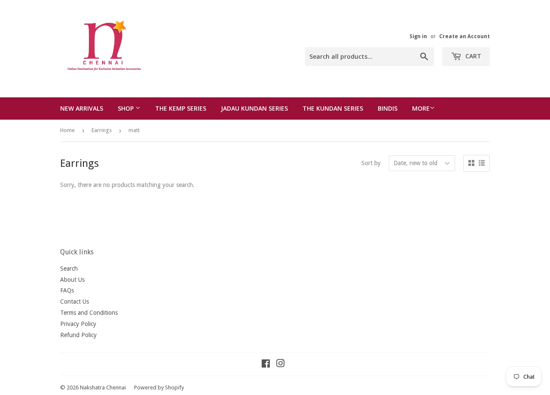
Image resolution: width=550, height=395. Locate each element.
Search (69, 268)
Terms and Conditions (89, 312)
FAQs (67, 290)
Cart (472, 56)
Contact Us (74, 301)
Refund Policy (78, 335)
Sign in (418, 36)
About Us (72, 279)
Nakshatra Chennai (103, 387)
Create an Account (464, 36)
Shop (126, 108)
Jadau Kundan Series (254, 108)
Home (67, 130)
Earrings (102, 130)
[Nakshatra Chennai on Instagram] (280, 364)
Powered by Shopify (159, 387)
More (421, 108)
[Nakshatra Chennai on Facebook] (265, 364)
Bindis (387, 108)
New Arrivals (81, 108)
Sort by (371, 163)
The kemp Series (180, 108)
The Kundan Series (332, 108)
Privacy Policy (78, 323)
